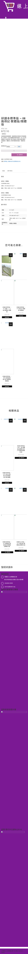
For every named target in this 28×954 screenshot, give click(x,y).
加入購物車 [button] (21, 457)
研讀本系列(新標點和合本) (14, 161)
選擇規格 (7, 317)
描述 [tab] (3, 170)
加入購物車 (20, 154)
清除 (19, 146)
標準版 (5, 161)
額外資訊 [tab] (10, 170)
